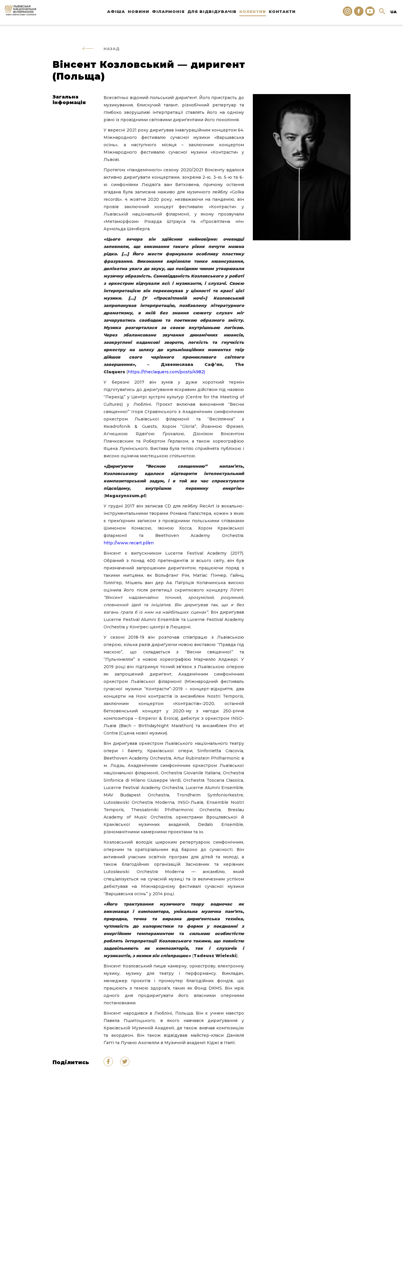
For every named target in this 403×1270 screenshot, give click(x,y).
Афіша (116, 11)
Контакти (282, 11)
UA (393, 11)
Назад (112, 48)
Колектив (252, 11)
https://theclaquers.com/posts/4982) (166, 371)
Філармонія (168, 11)
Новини (138, 11)
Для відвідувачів (212, 11)
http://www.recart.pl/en (129, 543)
